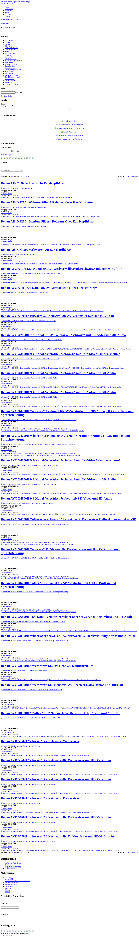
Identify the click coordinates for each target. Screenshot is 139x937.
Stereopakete (9, 71)
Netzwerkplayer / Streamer (13, 60)
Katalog (10, 19)
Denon (17, 19)
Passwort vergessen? (7, 154)
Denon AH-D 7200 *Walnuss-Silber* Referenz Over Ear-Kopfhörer (47, 202)
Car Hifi (7, 44)
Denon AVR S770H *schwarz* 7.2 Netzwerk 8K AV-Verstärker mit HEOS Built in (57, 836)
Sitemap (7, 890)
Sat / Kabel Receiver (11, 64)
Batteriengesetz (10, 886)
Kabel (7, 51)
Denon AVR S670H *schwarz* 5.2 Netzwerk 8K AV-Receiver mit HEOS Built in (56, 779)
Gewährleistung (10, 868)
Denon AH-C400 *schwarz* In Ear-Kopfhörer (33, 183)
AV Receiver (9, 40)
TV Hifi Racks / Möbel (12, 77)
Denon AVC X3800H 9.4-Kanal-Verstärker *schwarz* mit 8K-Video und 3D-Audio (58, 373)
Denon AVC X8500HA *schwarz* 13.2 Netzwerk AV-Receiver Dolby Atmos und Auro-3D (62, 685)
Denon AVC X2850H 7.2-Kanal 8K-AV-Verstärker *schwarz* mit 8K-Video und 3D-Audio (63, 335)
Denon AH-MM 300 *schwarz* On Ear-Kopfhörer (36, 249)
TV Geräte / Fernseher (12, 75)
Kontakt (7, 892)
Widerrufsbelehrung (11, 882)
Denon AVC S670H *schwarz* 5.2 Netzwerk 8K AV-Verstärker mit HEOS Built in (57, 316)
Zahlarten (8, 865)
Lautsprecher (9, 57)
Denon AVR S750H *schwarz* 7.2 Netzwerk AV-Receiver (40, 798)
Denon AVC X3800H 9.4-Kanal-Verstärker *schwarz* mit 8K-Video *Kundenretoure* (60, 354)
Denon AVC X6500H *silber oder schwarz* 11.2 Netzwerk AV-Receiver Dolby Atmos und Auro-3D (68, 519)
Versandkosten (9, 704)
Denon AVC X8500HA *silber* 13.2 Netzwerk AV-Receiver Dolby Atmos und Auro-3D (60, 713)
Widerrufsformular (11, 884)
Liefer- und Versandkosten (13, 863)
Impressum (8, 888)
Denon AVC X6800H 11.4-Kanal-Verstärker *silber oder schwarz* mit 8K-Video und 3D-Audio (67, 617)
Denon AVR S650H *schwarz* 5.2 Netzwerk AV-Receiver (40, 741)
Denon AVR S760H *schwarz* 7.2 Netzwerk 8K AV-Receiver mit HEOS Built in (56, 817)
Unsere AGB (9, 879)
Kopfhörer (8, 55)
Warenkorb (5, 23)
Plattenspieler (9, 62)
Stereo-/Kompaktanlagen (13, 70)
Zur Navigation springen (9, 2)
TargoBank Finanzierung (13, 867)
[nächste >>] (134, 176)
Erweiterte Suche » (7, 96)
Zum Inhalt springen (23, 2)
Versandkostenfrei (6, 194)
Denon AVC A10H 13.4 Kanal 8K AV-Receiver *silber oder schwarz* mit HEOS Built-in (61, 268)
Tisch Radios (9, 73)
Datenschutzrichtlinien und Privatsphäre (17, 881)
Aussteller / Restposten (12, 84)
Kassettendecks (10, 53)
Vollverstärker (9, 79)
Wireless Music (10, 82)
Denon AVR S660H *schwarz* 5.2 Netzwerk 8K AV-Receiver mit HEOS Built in (56, 760)
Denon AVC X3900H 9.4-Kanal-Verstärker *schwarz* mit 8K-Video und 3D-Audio (58, 392)
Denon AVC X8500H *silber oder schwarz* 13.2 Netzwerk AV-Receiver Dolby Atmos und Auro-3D (68, 636)
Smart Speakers (10, 66)
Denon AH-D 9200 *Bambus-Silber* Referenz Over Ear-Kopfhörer (47, 221)
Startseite (4, 19)
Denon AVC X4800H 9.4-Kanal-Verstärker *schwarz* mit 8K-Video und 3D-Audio (58, 479)
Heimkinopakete (10, 49)
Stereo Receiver (10, 68)
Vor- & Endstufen (10, 80)
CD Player (8, 46)
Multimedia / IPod (10, 59)
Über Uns (8, 877)
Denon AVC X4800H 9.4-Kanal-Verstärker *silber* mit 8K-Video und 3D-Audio (56, 498)
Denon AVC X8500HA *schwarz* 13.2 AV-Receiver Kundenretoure (47, 666)
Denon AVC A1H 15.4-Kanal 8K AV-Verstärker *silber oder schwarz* (49, 287)
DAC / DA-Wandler (11, 48)
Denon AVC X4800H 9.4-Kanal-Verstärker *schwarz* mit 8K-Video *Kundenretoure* (60, 460)
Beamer (7, 42)
